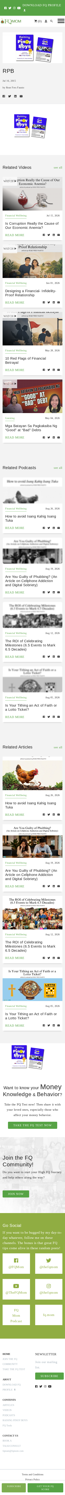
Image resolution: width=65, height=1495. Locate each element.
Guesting (10, 418)
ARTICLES (8, 1405)
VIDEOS (7, 1410)
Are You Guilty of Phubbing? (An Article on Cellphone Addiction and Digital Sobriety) (31, 581)
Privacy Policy (32, 1479)
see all (58, 167)
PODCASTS (9, 1415)
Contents (9, 1400)
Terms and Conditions (32, 1474)
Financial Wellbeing (16, 215)
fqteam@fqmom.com (13, 1451)
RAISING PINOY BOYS (15, 1420)
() (39, 21)
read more (14, 235)
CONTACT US (10, 1435)
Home (6, 1354)
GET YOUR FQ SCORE (45, 1488)
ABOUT (7, 1379)
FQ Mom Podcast (16, 1315)
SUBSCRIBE (14, 1486)
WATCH (8, 181)
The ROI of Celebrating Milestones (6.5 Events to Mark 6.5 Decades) (30, 645)
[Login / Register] (46, 21)
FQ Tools (7, 1425)
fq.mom (49, 1315)
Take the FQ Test (14, 1369)
